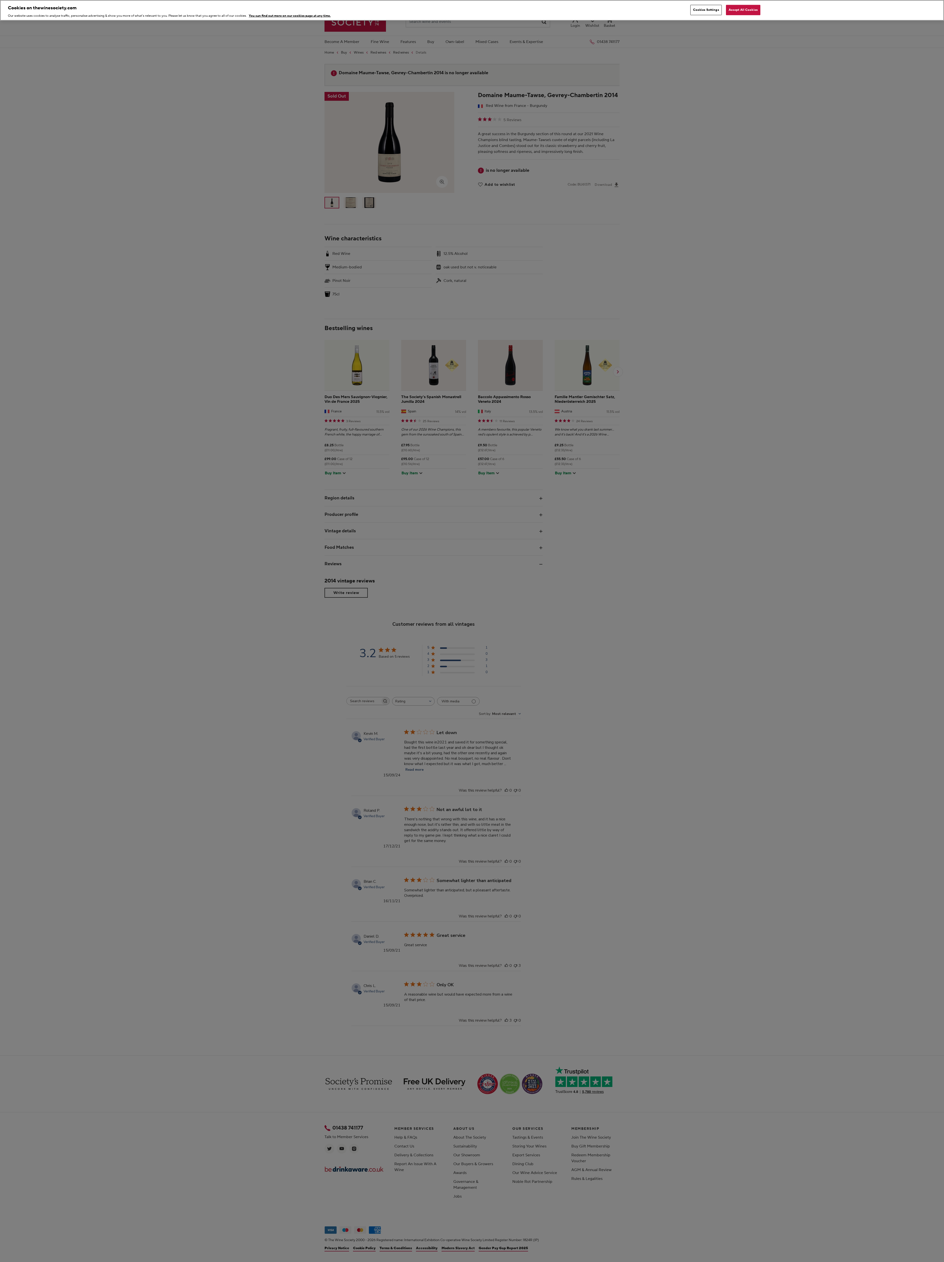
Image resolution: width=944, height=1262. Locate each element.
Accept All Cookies (743, 10)
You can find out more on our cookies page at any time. (290, 16)
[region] (472, 10)
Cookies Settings (706, 10)
